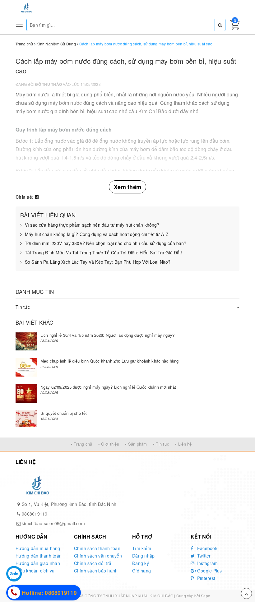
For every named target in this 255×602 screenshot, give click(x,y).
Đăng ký (140, 563)
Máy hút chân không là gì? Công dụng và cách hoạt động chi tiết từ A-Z (97, 234)
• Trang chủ (81, 444)
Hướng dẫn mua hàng (38, 548)
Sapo (205, 595)
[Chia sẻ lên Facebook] (37, 197)
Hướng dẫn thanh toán (39, 556)
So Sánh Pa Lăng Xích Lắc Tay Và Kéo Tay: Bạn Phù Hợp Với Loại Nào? (97, 262)
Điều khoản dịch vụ (35, 570)
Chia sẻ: (25, 197)
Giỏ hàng (141, 570)
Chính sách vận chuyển (98, 556)
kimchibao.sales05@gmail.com (53, 523)
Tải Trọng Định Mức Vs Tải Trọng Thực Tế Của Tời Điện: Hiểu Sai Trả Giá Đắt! (103, 253)
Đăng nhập (143, 556)
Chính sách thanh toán (97, 548)
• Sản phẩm (136, 444)
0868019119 (35, 514)
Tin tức (23, 307)
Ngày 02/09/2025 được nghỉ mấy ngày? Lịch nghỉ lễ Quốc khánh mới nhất (108, 387)
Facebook (206, 548)
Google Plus (209, 570)
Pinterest (206, 578)
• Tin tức (161, 444)
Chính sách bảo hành (96, 570)
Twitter (203, 556)
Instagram (207, 563)
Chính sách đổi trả (93, 563)
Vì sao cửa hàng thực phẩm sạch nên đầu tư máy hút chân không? (92, 225)
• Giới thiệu (108, 444)
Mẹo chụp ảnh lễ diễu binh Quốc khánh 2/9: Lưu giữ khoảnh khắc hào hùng (109, 361)
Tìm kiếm (141, 548)
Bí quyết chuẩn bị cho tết (63, 413)
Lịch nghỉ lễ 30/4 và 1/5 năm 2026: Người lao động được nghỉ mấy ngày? (107, 335)
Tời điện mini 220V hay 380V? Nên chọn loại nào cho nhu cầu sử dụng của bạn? (106, 243)
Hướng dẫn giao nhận (38, 563)
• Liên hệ (183, 444)
